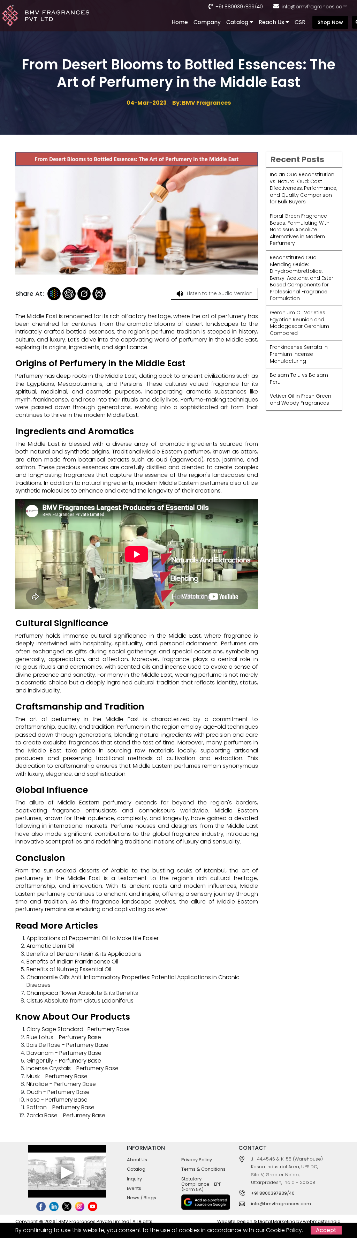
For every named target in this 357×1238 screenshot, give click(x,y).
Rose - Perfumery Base (57, 1100)
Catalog (238, 22)
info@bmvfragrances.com (315, 6)
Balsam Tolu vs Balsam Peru (299, 378)
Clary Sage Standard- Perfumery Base (78, 1029)
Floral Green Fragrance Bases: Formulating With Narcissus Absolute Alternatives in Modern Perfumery (299, 229)
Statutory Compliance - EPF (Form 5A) (201, 1184)
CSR (300, 22)
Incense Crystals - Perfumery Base (72, 1068)
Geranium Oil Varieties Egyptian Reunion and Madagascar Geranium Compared (299, 323)
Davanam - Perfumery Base (63, 1053)
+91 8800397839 (235, 6)
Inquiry (134, 1179)
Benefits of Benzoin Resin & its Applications (84, 954)
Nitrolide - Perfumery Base (61, 1084)
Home (180, 22)
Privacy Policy (196, 1160)
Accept (326, 1230)
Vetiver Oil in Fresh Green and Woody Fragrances (300, 399)
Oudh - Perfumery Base (58, 1092)
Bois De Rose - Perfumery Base (67, 1045)
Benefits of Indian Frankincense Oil (72, 962)
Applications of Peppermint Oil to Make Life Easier (92, 938)
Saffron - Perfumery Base (60, 1107)
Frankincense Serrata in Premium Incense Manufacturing (299, 354)
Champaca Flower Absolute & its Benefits (82, 993)
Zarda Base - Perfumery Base (65, 1115)
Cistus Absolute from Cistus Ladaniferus (80, 1001)
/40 (259, 6)
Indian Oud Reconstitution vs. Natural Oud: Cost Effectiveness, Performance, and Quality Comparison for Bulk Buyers (303, 188)
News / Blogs (141, 1198)
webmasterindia (322, 1221)
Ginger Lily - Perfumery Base (63, 1061)
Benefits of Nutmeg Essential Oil (68, 969)
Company (207, 22)
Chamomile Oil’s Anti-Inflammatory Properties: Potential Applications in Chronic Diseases (133, 981)
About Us (137, 1160)
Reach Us (272, 22)
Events (134, 1188)
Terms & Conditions (203, 1169)
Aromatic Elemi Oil (50, 946)
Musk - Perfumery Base (57, 1076)
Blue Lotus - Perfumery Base (63, 1037)
